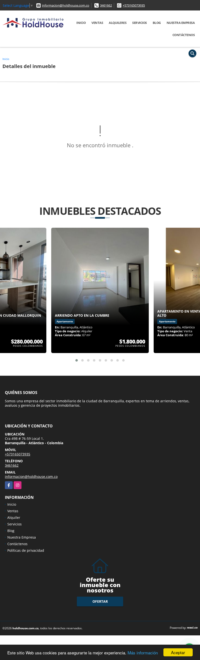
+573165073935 (134, 5)
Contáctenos (183, 35)
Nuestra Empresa (181, 22)
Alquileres (117, 22)
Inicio (81, 22)
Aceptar (178, 652)
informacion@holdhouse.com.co (65, 5)
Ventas (97, 22)
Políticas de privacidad (25, 550)
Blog (157, 22)
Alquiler (13, 517)
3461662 (106, 5)
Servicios (139, 22)
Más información (143, 653)
